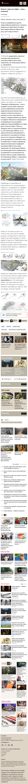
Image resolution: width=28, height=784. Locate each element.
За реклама (3, 754)
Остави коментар (21, 379)
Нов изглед (4, 329)
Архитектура (15, 598)
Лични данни (4, 752)
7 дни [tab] (22, 584)
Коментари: (7, 379)
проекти (9, 326)
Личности (14, 589)
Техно (13, 627)
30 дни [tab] (25, 584)
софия (2, 326)
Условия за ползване (5, 751)
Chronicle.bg (4, 14)
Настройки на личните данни (8, 766)
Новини (3, 755)
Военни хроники (15, 619)
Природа (14, 613)
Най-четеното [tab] (23, 464)
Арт (13, 636)
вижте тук (23, 765)
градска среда (16, 326)
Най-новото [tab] (16, 464)
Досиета (14, 606)
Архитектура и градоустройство (17, 329)
